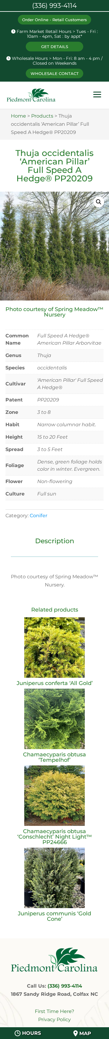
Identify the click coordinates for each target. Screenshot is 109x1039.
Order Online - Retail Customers (54, 19)
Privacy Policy (54, 1019)
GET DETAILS (54, 46)
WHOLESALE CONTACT (55, 73)
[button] (98, 201)
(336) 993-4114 (65, 986)
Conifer (39, 515)
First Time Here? (54, 1011)
